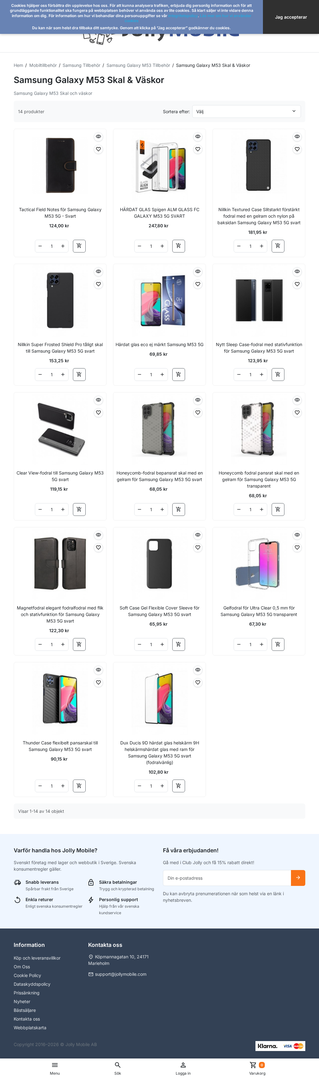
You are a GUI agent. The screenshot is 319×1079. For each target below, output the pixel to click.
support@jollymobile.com (120, 974)
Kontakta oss (27, 1018)
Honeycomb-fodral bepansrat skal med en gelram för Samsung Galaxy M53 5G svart (160, 476)
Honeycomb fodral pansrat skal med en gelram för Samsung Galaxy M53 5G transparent (259, 479)
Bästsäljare (25, 1010)
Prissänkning (27, 992)
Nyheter (22, 1001)
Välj (199, 111)
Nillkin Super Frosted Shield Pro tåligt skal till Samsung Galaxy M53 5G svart (60, 348)
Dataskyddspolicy (32, 984)
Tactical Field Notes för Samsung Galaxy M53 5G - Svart (60, 213)
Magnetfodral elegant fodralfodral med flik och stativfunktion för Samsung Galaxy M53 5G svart (60, 614)
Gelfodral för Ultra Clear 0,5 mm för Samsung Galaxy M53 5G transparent (259, 611)
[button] (118, 1068)
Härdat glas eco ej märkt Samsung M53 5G (159, 344)
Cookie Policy (27, 975)
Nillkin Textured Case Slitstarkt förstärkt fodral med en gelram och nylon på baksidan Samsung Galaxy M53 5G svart (259, 216)
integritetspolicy (183, 15)
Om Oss (22, 966)
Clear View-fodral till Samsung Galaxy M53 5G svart (60, 476)
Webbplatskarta (30, 1027)
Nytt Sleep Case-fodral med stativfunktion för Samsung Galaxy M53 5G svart (259, 348)
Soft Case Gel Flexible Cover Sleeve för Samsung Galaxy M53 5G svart (159, 611)
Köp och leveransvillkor (37, 958)
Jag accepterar (291, 17)
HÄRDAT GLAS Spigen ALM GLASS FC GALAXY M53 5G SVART (159, 213)
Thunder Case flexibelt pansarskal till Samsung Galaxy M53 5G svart (60, 746)
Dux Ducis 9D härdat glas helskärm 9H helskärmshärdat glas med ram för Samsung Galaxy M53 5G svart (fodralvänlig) (159, 752)
